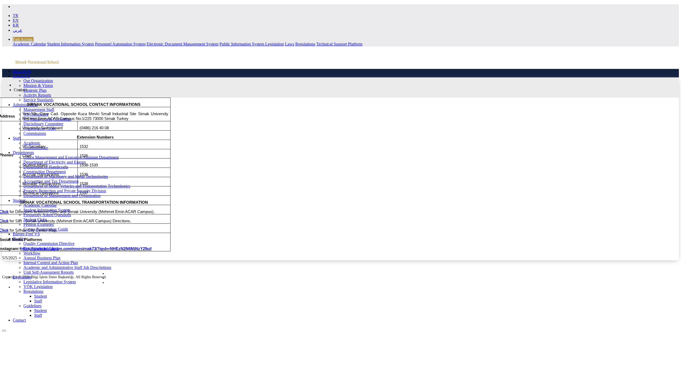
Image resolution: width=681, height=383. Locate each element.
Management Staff (38, 109)
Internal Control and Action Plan (50, 262)
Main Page (22, 71)
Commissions (34, 133)
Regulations (305, 44)
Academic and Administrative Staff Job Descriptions (67, 267)
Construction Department (44, 171)
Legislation (274, 44)
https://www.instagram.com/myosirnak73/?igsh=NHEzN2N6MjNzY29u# (86, 249)
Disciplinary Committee (43, 124)
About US (21, 76)
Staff (17, 138)
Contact (19, 320)
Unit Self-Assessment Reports (48, 272)
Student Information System (70, 44)
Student (19, 200)
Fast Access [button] (22, 39)
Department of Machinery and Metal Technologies (65, 176)
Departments (23, 152)
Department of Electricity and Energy (54, 162)
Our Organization (38, 80)
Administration (25, 104)
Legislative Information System (49, 282)
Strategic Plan (35, 90)
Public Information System (242, 44)
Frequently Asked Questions (47, 215)
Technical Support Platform (339, 44)
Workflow (31, 253)
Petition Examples (38, 224)
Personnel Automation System (120, 44)
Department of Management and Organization (62, 195)
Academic (31, 143)
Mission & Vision (38, 85)
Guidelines (32, 305)
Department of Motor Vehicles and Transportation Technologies (76, 186)
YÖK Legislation (38, 286)
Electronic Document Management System (182, 44)
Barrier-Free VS (26, 234)
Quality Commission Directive (48, 243)
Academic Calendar (29, 44)
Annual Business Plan (41, 258)
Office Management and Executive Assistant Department (71, 157)
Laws (289, 44)
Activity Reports (37, 95)
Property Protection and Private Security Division (64, 191)
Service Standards (38, 100)
